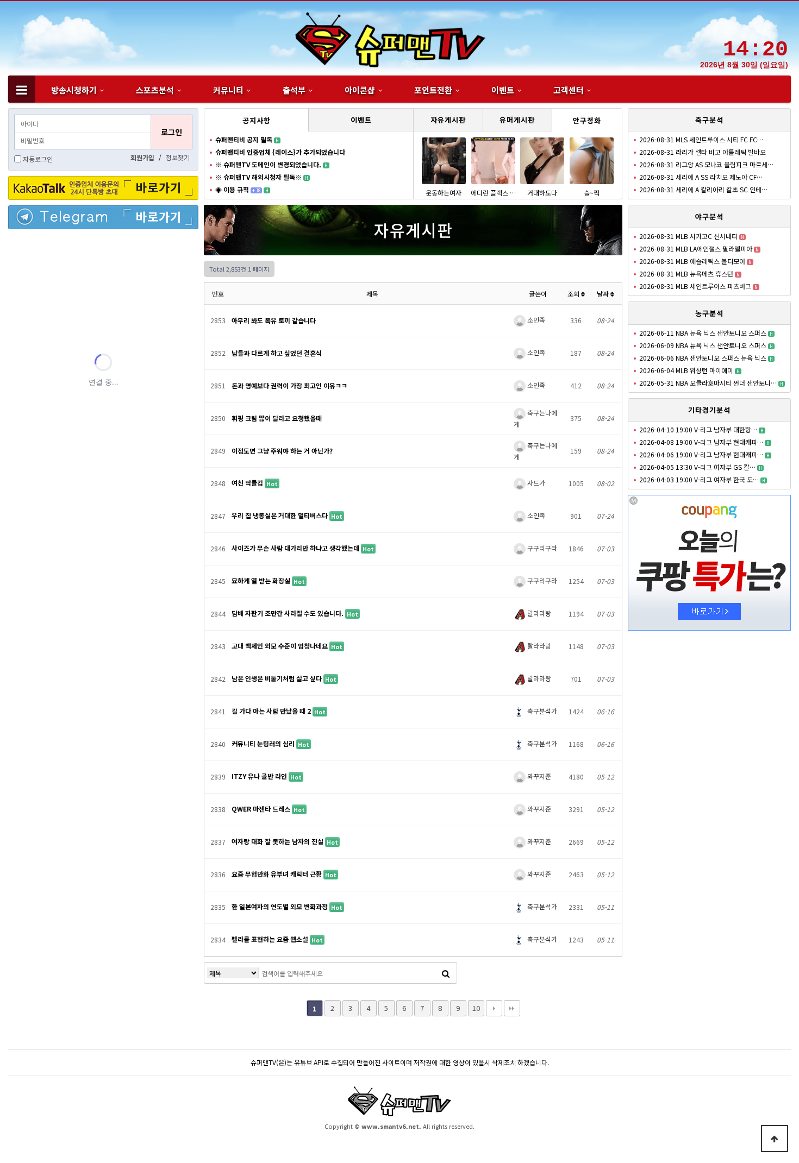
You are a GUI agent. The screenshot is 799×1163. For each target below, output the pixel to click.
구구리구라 (541, 547)
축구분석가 (541, 710)
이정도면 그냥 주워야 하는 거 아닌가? (282, 450)
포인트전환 (433, 90)
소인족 (535, 319)
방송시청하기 (74, 90)
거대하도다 (542, 192)
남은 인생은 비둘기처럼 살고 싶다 (277, 678)
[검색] (446, 973)
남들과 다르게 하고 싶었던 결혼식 (277, 352)
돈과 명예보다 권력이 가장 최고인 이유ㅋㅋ (289, 385)
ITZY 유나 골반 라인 (260, 776)
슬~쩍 (592, 192)
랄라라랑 (538, 613)
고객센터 (568, 90)
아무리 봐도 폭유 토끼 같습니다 (274, 320)
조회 (574, 293)
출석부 (294, 90)
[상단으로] (774, 1138)
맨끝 (512, 1008)
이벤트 (502, 90)
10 (476, 1008)
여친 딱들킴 (248, 482)
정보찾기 (178, 157)
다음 (494, 1008)
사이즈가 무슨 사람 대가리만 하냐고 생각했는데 (296, 547)
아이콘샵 (360, 90)
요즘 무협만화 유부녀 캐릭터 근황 (277, 873)
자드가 (535, 482)
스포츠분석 (155, 90)
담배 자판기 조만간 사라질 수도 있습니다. (288, 613)
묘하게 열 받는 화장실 (262, 580)
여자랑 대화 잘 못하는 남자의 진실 (278, 841)
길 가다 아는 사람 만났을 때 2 (272, 710)
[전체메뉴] (21, 89)
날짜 (603, 293)
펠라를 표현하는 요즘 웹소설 (271, 939)
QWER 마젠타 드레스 (262, 808)
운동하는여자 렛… (443, 197)
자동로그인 (38, 159)
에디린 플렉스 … (493, 192)
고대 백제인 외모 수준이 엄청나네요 (280, 645)
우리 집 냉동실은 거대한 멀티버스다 (280, 515)
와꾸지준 (538, 776)
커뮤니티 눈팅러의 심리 (264, 743)
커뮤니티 (228, 90)
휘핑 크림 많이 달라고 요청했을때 (277, 418)
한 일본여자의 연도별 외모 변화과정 (280, 906)
